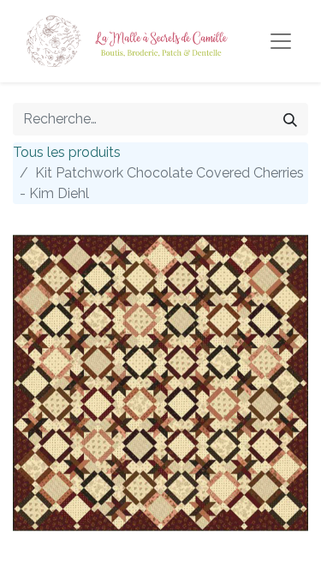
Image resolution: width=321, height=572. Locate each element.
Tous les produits (67, 152)
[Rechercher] (290, 119)
